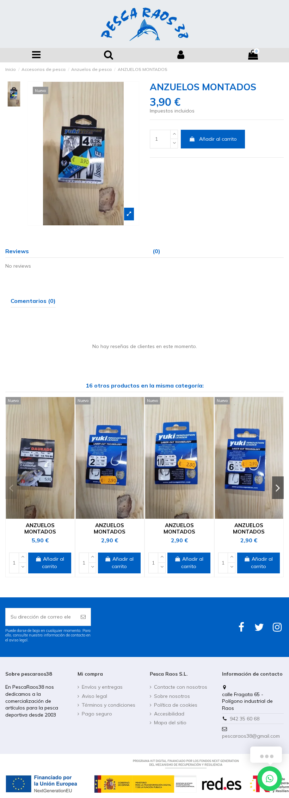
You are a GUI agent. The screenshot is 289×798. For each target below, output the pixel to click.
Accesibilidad (169, 714)
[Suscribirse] (83, 617)
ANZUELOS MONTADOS (40, 528)
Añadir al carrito (218, 139)
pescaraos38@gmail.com (251, 736)
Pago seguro (97, 714)
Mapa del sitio (170, 722)
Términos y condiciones (108, 705)
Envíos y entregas (102, 687)
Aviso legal (94, 696)
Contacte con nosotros (180, 687)
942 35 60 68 (244, 718)
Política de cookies (175, 705)
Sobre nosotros (172, 696)
